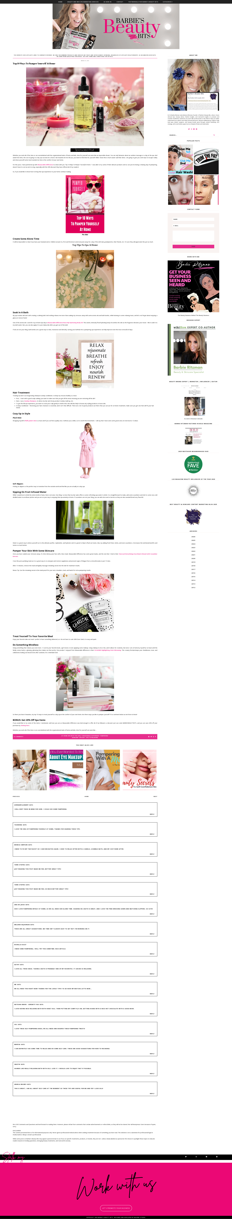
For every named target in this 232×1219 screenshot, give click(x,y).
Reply (152, 814)
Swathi (17, 1064)
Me (15, 984)
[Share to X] (151, 737)
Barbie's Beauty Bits (105, 1217)
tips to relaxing (92, 737)
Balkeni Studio (139, 1217)
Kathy (16, 964)
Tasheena (18, 825)
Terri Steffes (19, 865)
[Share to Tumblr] (153, 737)
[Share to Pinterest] (155, 737)
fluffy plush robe (31, 421)
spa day (82, 737)
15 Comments (18, 736)
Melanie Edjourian (22, 924)
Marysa (17, 1044)
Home (60, 2)
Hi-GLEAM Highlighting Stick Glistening (107, 650)
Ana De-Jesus (19, 905)
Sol (15, 1024)
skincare (75, 737)
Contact (120, 2)
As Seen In (107, 2)
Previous (16, 796)
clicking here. (25, 725)
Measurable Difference (91, 736)
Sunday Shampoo (30, 401)
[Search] (214, 135)
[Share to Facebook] (148, 737)
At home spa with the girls (71, 736)
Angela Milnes (20, 1084)
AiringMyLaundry (21, 805)
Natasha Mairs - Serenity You (26, 1004)
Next (155, 796)
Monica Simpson (21, 845)
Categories (167, 2)
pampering (104, 736)
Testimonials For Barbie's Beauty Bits (143, 2)
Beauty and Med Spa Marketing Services (83, 2)
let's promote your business (116, 1208)
